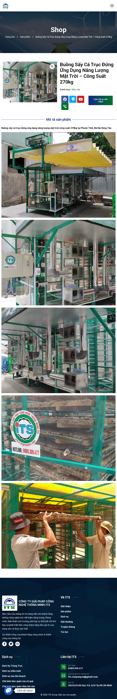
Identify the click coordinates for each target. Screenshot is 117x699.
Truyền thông (68, 627)
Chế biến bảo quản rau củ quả (17, 681)
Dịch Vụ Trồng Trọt (12, 665)
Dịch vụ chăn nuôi (11, 671)
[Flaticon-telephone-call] (64, 106)
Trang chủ (10, 37)
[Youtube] (80, 99)
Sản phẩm (25, 37)
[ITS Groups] (5, 5)
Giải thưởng (67, 621)
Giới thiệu (65, 606)
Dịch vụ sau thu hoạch (14, 676)
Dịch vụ (64, 616)
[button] (52, 66)
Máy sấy (76, 89)
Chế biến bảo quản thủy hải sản (18, 686)
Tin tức (64, 632)
